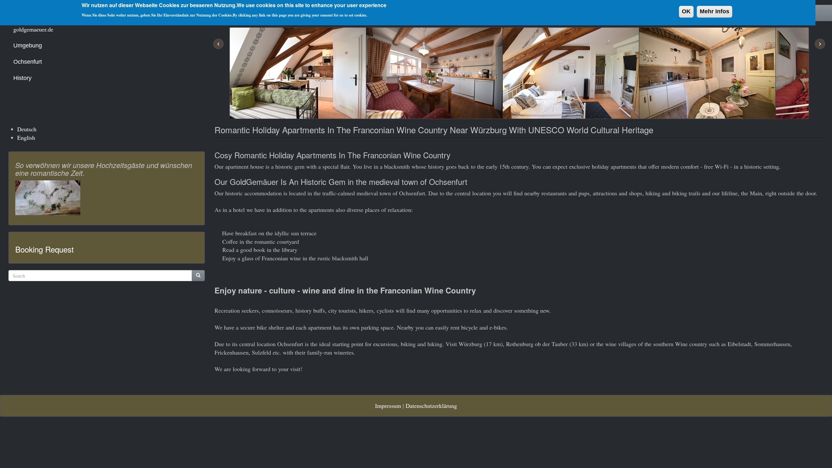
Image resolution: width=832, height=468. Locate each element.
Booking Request (44, 249)
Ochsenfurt (27, 61)
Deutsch (26, 129)
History (22, 78)
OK (686, 11)
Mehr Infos (714, 11)
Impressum (388, 406)
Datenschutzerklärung (431, 406)
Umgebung (27, 45)
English (26, 137)
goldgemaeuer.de (33, 29)
